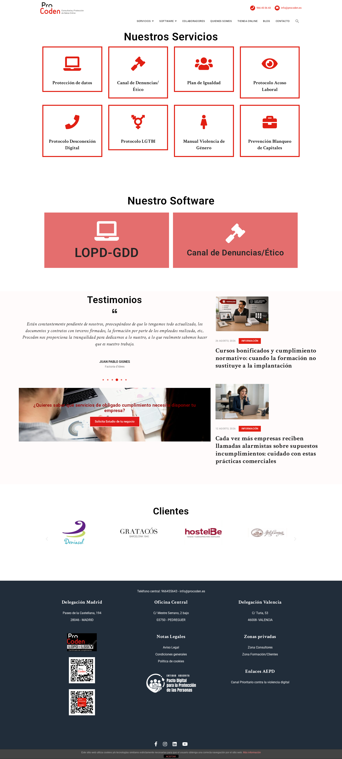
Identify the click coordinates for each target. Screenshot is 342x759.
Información (249, 340)
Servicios (144, 21)
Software (166, 21)
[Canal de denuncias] (82, 702)
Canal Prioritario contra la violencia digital (260, 682)
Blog (266, 21)
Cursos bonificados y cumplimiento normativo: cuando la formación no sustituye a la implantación (266, 358)
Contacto (283, 21)
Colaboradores (193, 21)
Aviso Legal (171, 647)
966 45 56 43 (263, 7)
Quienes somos (221, 21)
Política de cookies (171, 661)
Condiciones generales (171, 654)
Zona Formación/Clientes (260, 654)
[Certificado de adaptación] (82, 670)
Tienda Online (247, 21)
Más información (252, 752)
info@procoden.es (291, 7)
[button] (297, 21)
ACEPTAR (171, 756)
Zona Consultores (260, 647)
